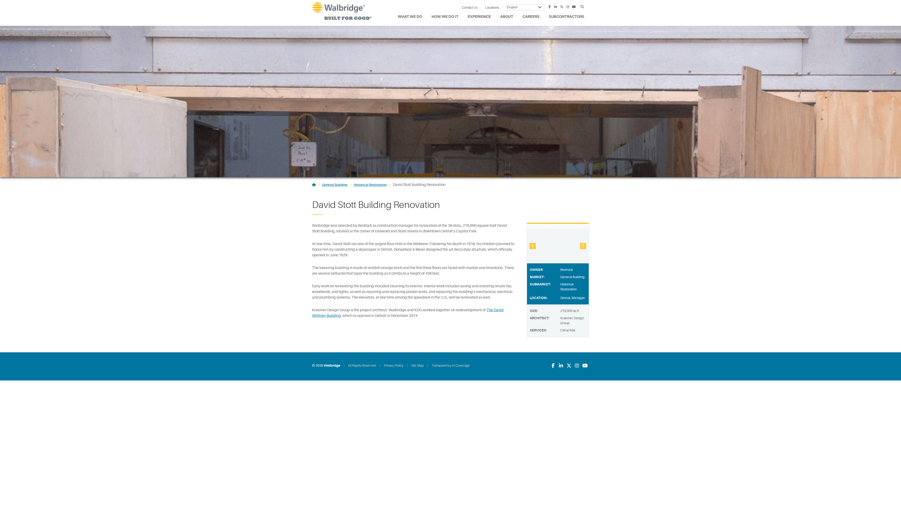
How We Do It (444, 17)
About (506, 17)
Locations (492, 7)
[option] (558, 246)
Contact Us (469, 7)
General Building (334, 185)
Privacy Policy (393, 365)
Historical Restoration (370, 185)
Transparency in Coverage (450, 365)
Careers (531, 17)
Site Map (417, 365)
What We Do (410, 17)
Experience (479, 17)
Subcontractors (566, 17)
